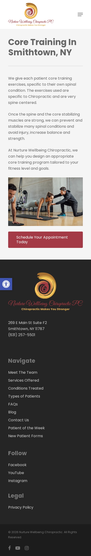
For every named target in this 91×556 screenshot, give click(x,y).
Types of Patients (24, 396)
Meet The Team (22, 372)
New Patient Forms (25, 436)
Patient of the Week (26, 428)
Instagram (17, 480)
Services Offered (23, 380)
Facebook (17, 465)
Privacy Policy (20, 507)
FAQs (13, 404)
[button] (6, 284)
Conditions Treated (25, 388)
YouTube (16, 472)
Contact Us (18, 420)
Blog (12, 412)
